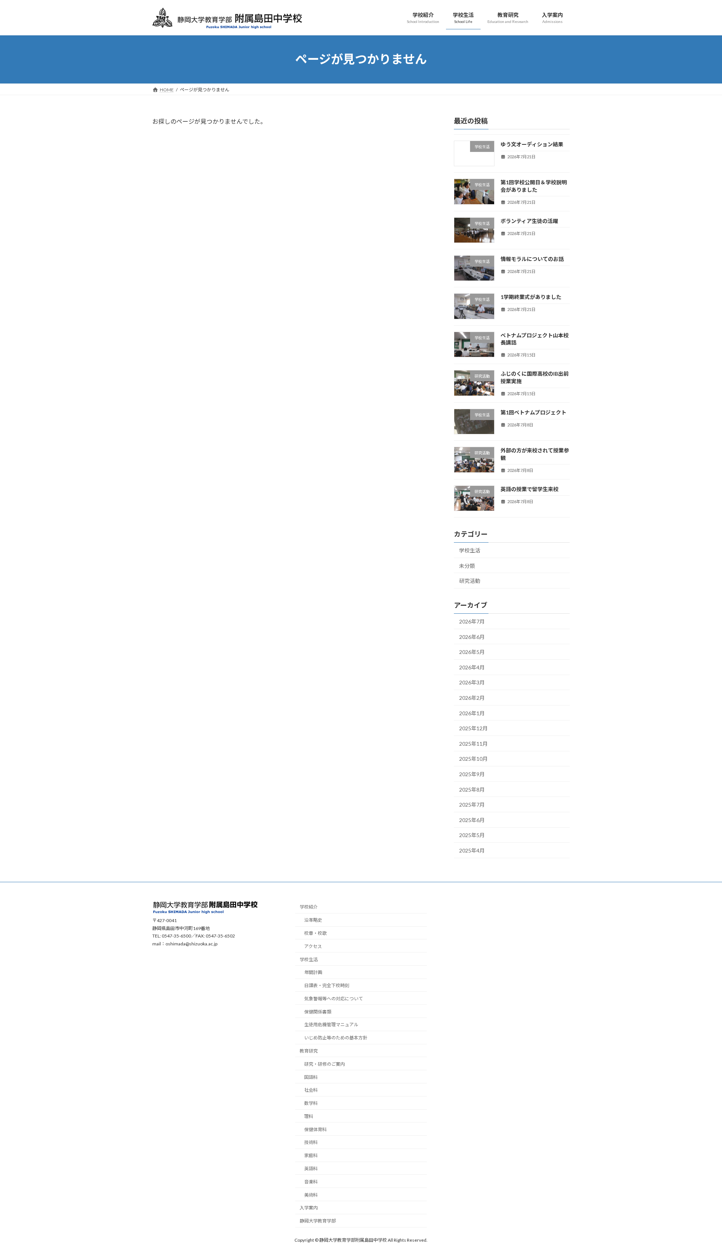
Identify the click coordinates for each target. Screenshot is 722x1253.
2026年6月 (472, 636)
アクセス (313, 946)
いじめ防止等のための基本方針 (335, 1038)
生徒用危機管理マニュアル (331, 1025)
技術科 (311, 1142)
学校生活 (469, 550)
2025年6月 (472, 819)
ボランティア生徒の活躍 (529, 220)
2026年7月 (472, 621)
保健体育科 (315, 1129)
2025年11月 (473, 743)
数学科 (311, 1103)
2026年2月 (472, 698)
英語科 (311, 1168)
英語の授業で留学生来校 (529, 488)
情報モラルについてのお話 (532, 259)
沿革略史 (313, 920)
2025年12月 (473, 728)
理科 (308, 1116)
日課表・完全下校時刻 (326, 985)
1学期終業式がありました (531, 297)
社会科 (311, 1090)
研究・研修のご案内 (324, 1064)
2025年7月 (472, 804)
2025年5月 (472, 835)
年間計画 (313, 972)
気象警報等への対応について (333, 998)
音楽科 (311, 1182)
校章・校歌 (315, 933)
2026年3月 (472, 682)
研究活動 (469, 581)
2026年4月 (472, 667)
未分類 (467, 565)
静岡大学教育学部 (318, 1221)
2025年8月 (472, 789)
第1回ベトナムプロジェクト (533, 412)
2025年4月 (472, 850)
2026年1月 (472, 713)
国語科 (311, 1077)
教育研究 (309, 1051)
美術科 (311, 1195)
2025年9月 (472, 774)
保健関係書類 (317, 1012)
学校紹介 (309, 907)
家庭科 (311, 1156)
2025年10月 (473, 758)
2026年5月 (472, 652)
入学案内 (309, 1208)
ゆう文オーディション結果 (532, 144)
